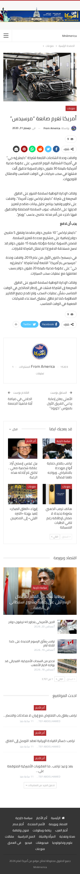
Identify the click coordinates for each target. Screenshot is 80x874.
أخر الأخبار (31, 441)
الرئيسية (55, 818)
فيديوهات (42, 843)
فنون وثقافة (20, 830)
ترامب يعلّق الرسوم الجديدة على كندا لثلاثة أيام (32, 643)
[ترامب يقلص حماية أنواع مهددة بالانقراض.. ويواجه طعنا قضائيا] (57, 448)
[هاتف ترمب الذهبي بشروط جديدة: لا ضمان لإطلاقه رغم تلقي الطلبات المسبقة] (57, 494)
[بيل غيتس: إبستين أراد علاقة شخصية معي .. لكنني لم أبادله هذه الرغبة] (22, 448)
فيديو (28, 843)
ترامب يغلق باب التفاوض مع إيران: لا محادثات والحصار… (40, 715)
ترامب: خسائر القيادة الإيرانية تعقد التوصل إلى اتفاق (40, 741)
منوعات (71, 108)
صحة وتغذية (67, 836)
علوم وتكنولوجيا (62, 843)
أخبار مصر (18, 824)
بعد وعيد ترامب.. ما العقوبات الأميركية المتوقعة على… (40, 768)
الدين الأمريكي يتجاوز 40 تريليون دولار (31, 622)
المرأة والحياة (47, 836)
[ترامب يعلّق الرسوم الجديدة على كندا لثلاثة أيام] (67, 646)
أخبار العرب (61, 830)
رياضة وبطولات (42, 830)
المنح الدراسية (26, 836)
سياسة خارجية (63, 441)
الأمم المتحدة (36, 824)
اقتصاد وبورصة (58, 824)
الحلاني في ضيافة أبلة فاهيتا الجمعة (20, 401)
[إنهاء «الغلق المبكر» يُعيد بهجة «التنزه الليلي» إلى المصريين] (22, 494)
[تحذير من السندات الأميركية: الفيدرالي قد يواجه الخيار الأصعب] (67, 666)
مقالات (9, 836)
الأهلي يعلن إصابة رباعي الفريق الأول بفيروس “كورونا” (59, 403)
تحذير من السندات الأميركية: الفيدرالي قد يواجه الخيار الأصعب (30, 663)
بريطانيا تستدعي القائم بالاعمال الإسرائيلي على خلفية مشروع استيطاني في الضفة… (40, 602)
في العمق (14, 843)
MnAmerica (69, 35)
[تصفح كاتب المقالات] (40, 351)
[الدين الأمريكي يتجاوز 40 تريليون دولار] (67, 627)
